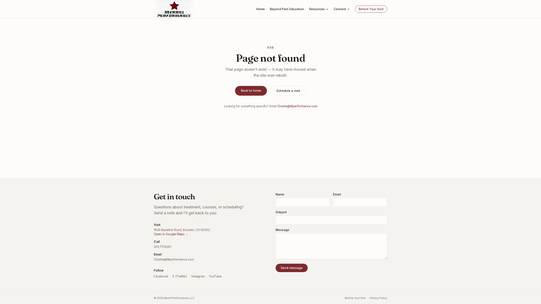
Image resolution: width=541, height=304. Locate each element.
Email (337, 194)
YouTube (215, 276)
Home (260, 9)
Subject (281, 212)
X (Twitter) (179, 276)
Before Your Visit (371, 9)
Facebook (161, 276)
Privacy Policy (378, 298)
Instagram (198, 276)
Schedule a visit (288, 90)
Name (280, 194)
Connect (340, 9)
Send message (292, 268)
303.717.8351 (162, 246)
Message (282, 230)
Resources (317, 9)
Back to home (251, 90)
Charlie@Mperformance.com (297, 106)
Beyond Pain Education (287, 9)
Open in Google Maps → (171, 234)
